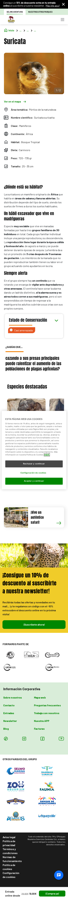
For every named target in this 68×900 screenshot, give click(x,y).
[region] (34, 450)
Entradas (8, 713)
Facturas (39, 728)
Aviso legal (9, 837)
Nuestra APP (42, 720)
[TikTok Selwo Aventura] (6, 738)
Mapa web (40, 697)
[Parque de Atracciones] (47, 800)
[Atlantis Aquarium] (15, 815)
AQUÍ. (47, 455)
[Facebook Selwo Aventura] (42, 738)
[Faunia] (47, 786)
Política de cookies (9, 866)
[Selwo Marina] (15, 771)
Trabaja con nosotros (46, 713)
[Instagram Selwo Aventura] (24, 738)
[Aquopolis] (47, 815)
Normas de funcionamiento (12, 859)
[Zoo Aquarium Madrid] (15, 786)
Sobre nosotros (12, 697)
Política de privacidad (9, 843)
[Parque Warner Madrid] (15, 800)
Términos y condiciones (10, 851)
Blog (6, 728)
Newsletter (10, 720)
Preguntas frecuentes (47, 705)
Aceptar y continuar (34, 481)
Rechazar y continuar (34, 464)
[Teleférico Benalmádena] (47, 771)
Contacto (9, 705)
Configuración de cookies (11, 874)
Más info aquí (52, 5)
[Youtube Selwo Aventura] (61, 738)
